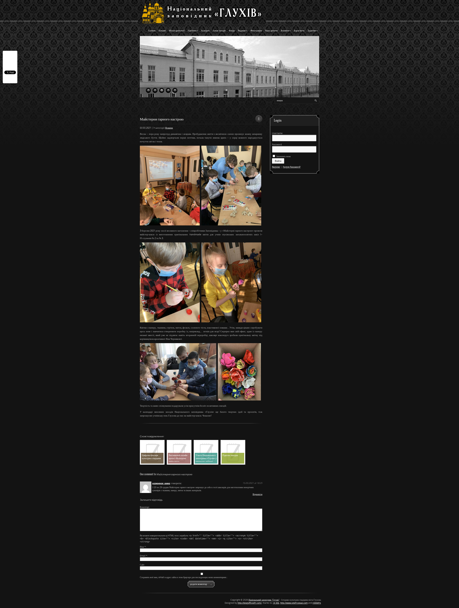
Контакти (286, 30)
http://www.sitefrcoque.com (294, 602)
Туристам (312, 30)
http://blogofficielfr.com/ (250, 602)
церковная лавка (161, 483)
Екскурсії (205, 30)
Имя (143, 546)
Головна (151, 30)
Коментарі (144, 507)
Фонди (232, 30)
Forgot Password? (292, 166)
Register (276, 166)
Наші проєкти (271, 30)
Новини (162, 30)
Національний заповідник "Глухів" (264, 599)
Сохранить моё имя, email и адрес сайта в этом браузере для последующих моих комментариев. (183, 577)
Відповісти (257, 494)
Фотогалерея (256, 30)
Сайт (142, 564)
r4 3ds (276, 602)
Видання (242, 30)
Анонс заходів (219, 30)
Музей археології (176, 30)
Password (277, 144)
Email (143, 555)
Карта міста (299, 30)
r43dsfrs (317, 602)
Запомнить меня (283, 156)
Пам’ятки (193, 30)
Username (277, 133)
